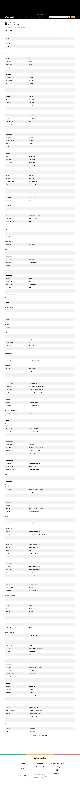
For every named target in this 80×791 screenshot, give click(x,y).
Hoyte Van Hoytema (9, 695)
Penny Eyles (8, 728)
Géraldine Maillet (9, 64)
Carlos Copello (8, 146)
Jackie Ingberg (8, 716)
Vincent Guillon (9, 262)
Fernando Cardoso (9, 434)
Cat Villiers (8, 224)
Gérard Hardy (8, 265)
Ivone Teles (8, 621)
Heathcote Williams (9, 121)
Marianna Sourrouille (9, 460)
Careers (22, 770)
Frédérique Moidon (9, 587)
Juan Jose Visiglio (9, 575)
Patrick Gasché (8, 651)
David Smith (8, 374)
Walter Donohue (9, 46)
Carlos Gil (7, 392)
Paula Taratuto (8, 617)
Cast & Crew (19, 27)
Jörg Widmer (8, 698)
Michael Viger (8, 405)
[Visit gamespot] (57, 767)
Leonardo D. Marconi (9, 560)
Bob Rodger (8, 505)
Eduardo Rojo (8, 194)
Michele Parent (8, 77)
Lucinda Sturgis (8, 463)
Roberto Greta (8, 550)
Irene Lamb (8, 310)
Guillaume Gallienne (9, 108)
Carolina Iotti (8, 96)
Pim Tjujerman (8, 692)
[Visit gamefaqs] (57, 774)
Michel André (8, 112)
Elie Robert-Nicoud (9, 731)
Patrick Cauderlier (9, 478)
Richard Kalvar (8, 657)
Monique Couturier (9, 83)
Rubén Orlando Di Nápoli (10, 172)
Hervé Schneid (8, 302)
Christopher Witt (9, 627)
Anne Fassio (8, 105)
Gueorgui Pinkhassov (10, 673)
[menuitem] (19, 17)
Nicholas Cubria (9, 389)
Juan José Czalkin (9, 124)
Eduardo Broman (9, 642)
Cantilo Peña (8, 153)
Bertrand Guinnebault (10, 444)
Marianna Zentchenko (10, 469)
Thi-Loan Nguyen (9, 348)
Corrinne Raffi (8, 287)
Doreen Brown (8, 598)
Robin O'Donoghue (9, 284)
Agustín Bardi (8, 531)
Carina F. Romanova (9, 590)
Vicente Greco (8, 547)
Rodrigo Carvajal (9, 386)
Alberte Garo (8, 584)
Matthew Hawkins (9, 86)
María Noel (8, 156)
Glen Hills (7, 605)
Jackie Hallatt (8, 602)
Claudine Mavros (9, 80)
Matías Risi (8, 680)
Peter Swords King (9, 342)
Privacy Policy (22, 773)
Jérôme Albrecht (9, 200)
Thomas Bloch (8, 534)
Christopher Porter (9, 676)
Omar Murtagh (8, 563)
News (45, 17)
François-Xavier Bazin (10, 413)
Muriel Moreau (8, 495)
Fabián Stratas (8, 159)
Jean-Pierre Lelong (9, 268)
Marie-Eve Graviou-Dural (10, 710)
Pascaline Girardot (9, 481)
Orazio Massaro (8, 102)
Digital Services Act (22, 775)
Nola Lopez (8, 556)
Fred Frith (7, 233)
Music (39, 17)
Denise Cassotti (9, 707)
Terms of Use (22, 777)
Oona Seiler (8, 402)
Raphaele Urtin (8, 508)
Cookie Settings (23, 779)
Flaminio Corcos (9, 115)
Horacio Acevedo (9, 635)
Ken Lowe (7, 661)
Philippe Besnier (9, 417)
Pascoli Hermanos (9, 447)
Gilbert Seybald (8, 686)
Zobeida (7, 99)
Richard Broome (9, 645)
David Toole (8, 71)
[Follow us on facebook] (36, 767)
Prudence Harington (9, 371)
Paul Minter (8, 327)
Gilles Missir (8, 278)
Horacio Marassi (9, 134)
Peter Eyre (8, 165)
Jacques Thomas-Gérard (10, 294)
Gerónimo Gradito (9, 544)
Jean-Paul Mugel (9, 281)
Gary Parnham (8, 670)
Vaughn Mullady (9, 499)
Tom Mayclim (8, 511)
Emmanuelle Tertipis (9, 168)
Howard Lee (8, 118)
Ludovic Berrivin (9, 489)
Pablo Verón (8, 93)
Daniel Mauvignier (9, 453)
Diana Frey (8, 420)
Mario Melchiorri (9, 275)
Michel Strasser (8, 689)
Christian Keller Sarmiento (10, 218)
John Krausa (8, 608)
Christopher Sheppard (10, 221)
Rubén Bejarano (9, 638)
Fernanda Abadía (9, 428)
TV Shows (33, 17)
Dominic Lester (8, 272)
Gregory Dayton (9, 162)
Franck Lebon (8, 553)
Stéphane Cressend (9, 441)
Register (73, 17)
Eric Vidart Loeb (9, 720)
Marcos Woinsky (9, 191)
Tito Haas (7, 175)
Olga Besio (8, 150)
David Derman (8, 137)
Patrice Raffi (8, 290)
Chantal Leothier (9, 345)
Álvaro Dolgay (8, 648)
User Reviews (13, 27)
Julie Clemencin (9, 259)
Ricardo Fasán (8, 336)
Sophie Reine (8, 502)
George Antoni (8, 74)
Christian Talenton (9, 360)
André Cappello (9, 253)
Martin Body (8, 368)
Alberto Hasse (8, 713)
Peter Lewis (8, 611)
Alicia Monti (8, 178)
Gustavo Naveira (9, 127)
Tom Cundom (8, 357)
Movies (25, 17)
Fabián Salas (8, 131)
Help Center (22, 768)
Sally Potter (8, 38)
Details (24, 27)
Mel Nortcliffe (8, 396)
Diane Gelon (8, 212)
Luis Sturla (8, 184)
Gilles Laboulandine (9, 450)
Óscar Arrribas (8, 197)
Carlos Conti (8, 319)
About (22, 766)
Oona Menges (8, 664)
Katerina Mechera (9, 67)
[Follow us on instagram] (40, 767)
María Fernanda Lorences (10, 181)
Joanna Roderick (9, 614)
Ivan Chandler (8, 537)
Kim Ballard (8, 520)
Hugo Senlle (8, 683)
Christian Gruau (8, 339)
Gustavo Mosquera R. (10, 667)
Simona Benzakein (9, 208)
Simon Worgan (8, 89)
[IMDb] (46, 735)
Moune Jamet (8, 654)
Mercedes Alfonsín (9, 431)
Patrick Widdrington (9, 466)
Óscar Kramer (8, 215)
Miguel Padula (8, 566)
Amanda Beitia (8, 187)
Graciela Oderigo (9, 457)
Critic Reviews (7, 27)
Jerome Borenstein (9, 383)
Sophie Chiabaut (9, 256)
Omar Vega (8, 143)
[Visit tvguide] (57, 771)
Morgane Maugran (9, 61)
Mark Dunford (8, 523)
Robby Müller (8, 244)
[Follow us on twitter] (44, 767)
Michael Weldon (9, 624)
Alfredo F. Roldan (9, 569)
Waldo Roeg (8, 399)
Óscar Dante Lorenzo (10, 140)
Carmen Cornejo (9, 438)
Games (19, 17)
